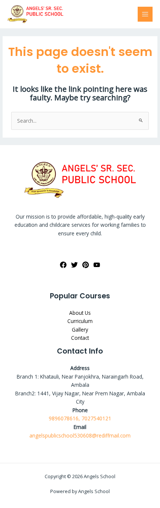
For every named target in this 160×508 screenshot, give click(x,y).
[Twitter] (74, 264)
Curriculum (80, 320)
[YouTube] (96, 264)
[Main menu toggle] (145, 14)
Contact (80, 337)
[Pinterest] (85, 264)
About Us (80, 312)
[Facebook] (63, 264)
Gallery (80, 329)
